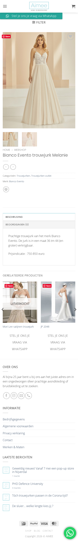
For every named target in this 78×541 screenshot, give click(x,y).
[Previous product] (13, 167)
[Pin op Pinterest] (6, 189)
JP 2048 (45, 326)
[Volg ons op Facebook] (6, 395)
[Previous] (8, 80)
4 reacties (20, 488)
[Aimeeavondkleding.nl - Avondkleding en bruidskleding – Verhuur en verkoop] (39, 6)
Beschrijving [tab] (14, 216)
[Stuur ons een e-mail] (21, 395)
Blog (37, 530)
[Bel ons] (28, 395)
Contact (8, 440)
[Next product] (6, 167)
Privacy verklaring (14, 433)
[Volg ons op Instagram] (14, 395)
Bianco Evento (16, 181)
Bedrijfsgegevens (14, 419)
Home (6, 150)
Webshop (20, 150)
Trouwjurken (23, 175)
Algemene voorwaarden (18, 426)
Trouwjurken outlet (41, 175)
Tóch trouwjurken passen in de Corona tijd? (40, 495)
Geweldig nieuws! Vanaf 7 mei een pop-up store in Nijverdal (43, 470)
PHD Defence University (27, 484)
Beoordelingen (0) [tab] (17, 224)
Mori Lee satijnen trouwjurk (18, 326)
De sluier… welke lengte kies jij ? (32, 506)
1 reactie (20, 476)
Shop (28, 530)
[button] (5, 6)
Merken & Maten (13, 447)
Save (7, 36)
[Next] (69, 80)
